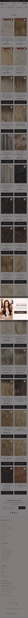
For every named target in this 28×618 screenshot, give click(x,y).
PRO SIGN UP (20, 312)
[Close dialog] (26, 299)
